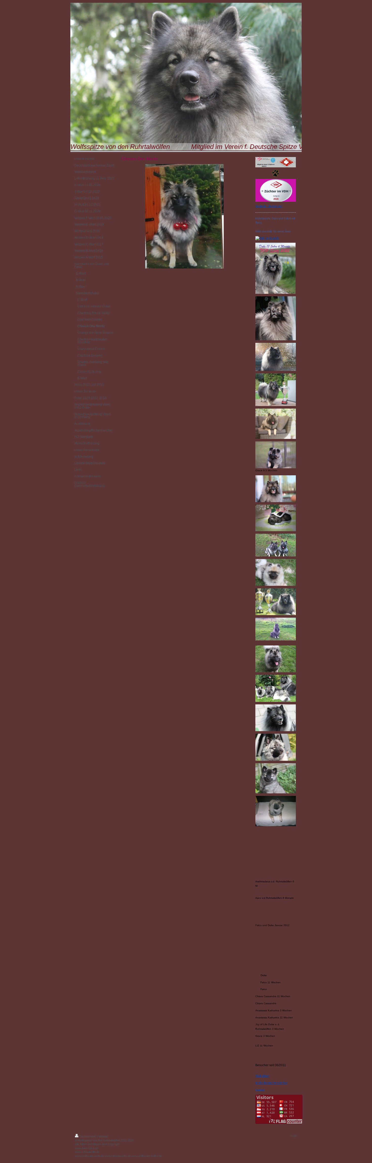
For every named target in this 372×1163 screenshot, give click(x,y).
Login (294, 1135)
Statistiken (262, 1076)
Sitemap (103, 1136)
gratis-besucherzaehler (271, 1083)
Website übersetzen (269, 206)
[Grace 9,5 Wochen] (275, 454)
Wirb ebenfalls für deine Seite (273, 231)
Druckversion (87, 1136)
